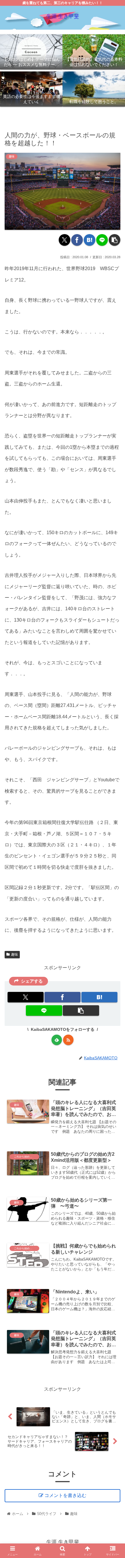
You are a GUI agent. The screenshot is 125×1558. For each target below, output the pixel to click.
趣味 (14, 954)
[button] (114, 240)
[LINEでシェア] (102, 240)
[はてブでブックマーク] (89, 240)
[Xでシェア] (64, 240)
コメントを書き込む (65, 1495)
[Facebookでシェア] (77, 240)
